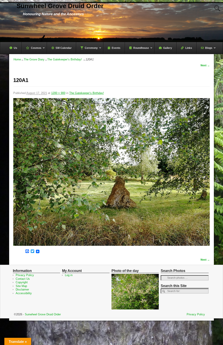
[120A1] (111, 172)
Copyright (22, 282)
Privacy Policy (25, 275)
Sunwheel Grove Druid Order (60, 5)
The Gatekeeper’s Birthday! (64, 59)
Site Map (21, 286)
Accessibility (24, 293)
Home (17, 59)
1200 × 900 (58, 93)
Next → (205, 65)
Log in (69, 275)
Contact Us (23, 278)
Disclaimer (22, 289)
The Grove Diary (34, 59)
